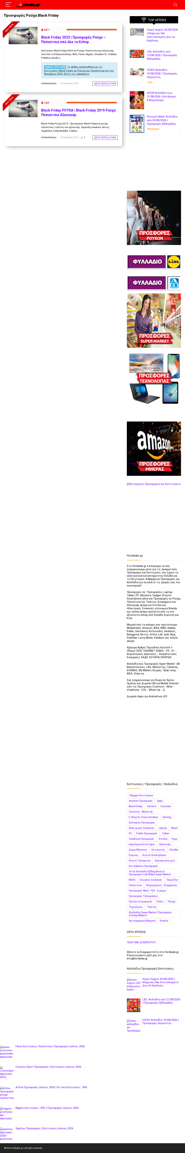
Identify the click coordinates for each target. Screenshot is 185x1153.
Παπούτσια (135, 885)
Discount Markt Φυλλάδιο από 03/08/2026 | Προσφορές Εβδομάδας (162, 120)
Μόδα (132, 879)
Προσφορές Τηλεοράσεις (143, 896)
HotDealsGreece (48, 83)
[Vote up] (61, 30)
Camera (151, 806)
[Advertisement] (154, 164)
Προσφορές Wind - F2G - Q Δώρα (147, 890)
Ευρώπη (133, 855)
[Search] (175, 5)
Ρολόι (160, 901)
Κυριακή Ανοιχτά (165, 860)
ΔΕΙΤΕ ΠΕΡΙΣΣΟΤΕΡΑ (105, 83)
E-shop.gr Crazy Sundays (143, 817)
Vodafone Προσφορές (141, 838)
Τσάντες (152, 906)
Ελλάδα (173, 849)
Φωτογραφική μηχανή (142, 920)
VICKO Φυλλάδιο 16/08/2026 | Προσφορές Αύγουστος (162, 73)
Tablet (165, 833)
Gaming (166, 817)
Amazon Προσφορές (141, 800)
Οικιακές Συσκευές (151, 879)
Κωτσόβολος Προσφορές (143, 866)
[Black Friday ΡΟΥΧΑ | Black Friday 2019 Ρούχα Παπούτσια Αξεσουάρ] (23, 101)
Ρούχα (171, 901)
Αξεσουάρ (165, 844)
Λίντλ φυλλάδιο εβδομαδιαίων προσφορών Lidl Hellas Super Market (150, 873)
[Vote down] (55, 30)
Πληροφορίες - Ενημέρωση (161, 885)
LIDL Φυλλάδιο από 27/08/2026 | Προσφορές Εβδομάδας (162, 55)
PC (130, 833)
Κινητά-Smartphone (154, 855)
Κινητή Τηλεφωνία (140, 860)
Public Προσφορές (147, 833)
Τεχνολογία (135, 906)
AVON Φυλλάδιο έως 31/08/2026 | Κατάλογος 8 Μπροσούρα (161, 96)
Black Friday (136, 806)
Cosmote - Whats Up (141, 811)
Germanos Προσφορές (142, 822)
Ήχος (175, 838)
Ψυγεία (164, 920)
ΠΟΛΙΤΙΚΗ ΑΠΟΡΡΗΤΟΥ (141, 942)
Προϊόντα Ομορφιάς (140, 901)
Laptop (163, 828)
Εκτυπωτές (158, 849)
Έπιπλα (163, 838)
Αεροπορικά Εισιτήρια (142, 844)
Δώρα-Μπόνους (138, 849)
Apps (160, 800)
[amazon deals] (154, 449)
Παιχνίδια (172, 879)
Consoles (165, 806)
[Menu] (8, 5)
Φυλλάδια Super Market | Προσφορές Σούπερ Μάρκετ (150, 914)
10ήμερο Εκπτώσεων (141, 795)
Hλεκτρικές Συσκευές (141, 828)
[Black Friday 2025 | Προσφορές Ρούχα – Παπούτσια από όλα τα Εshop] (23, 28)
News (174, 828)
